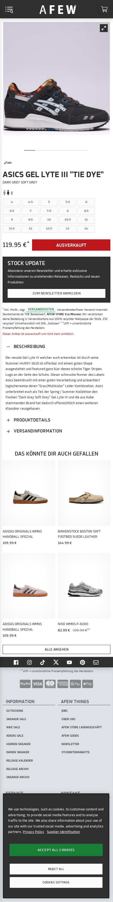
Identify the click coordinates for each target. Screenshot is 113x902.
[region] (56, 845)
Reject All (56, 869)
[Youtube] (70, 662)
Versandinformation (37, 431)
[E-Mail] (96, 662)
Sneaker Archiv (17, 777)
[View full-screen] (104, 28)
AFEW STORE (57, 9)
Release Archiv (17, 769)
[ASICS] (8, 162)
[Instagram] (30, 662)
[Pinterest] (83, 662)
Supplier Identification (63, 832)
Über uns (68, 719)
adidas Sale (14, 735)
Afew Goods (70, 735)
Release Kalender (19, 760)
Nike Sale (13, 727)
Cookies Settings (56, 882)
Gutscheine (14, 711)
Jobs (64, 711)
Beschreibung (29, 346)
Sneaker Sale (16, 719)
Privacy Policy (33, 832)
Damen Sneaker (17, 752)
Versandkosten (41, 310)
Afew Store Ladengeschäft (81, 727)
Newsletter (70, 744)
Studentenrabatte (75, 752)
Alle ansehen (57, 649)
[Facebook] (16, 662)
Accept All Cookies (56, 850)
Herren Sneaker (18, 744)
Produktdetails (31, 420)
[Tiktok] (43, 662)
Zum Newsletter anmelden (57, 293)
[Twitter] (56, 662)
